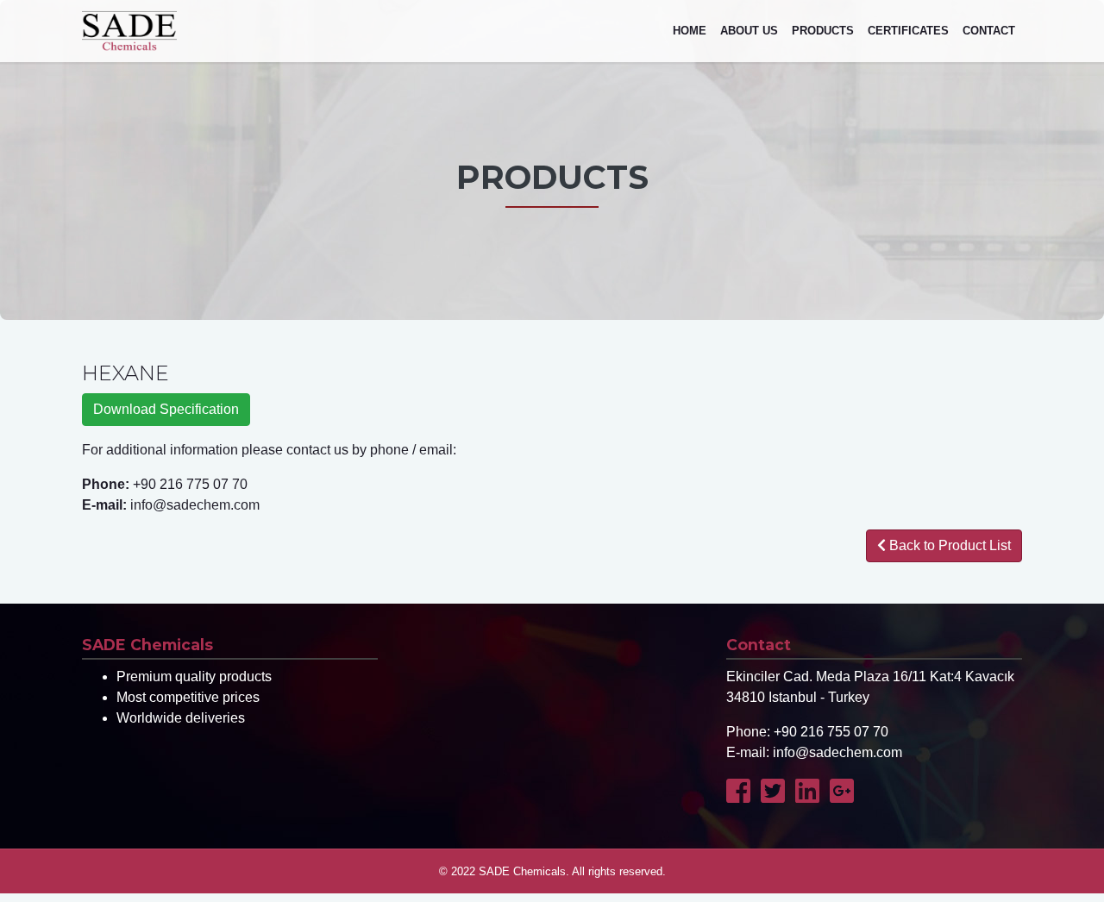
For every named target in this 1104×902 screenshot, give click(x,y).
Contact (989, 30)
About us (749, 30)
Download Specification (166, 409)
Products (823, 30)
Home (689, 30)
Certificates (908, 30)
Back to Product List (948, 545)
